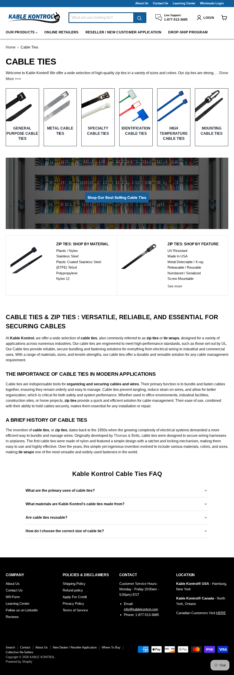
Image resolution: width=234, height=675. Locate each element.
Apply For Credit (75, 597)
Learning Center (184, 3)
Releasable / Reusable (184, 267)
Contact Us (160, 3)
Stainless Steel (67, 256)
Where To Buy (111, 647)
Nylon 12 (62, 279)
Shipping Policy (74, 584)
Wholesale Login (212, 3)
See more (175, 286)
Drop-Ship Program (188, 32)
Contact (25, 647)
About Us (141, 3)
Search (10, 647)
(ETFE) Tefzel (66, 267)
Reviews (12, 617)
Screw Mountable (181, 279)
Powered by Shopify (19, 661)
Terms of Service (75, 610)
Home (11, 47)
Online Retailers (61, 32)
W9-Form (13, 597)
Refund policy (73, 590)
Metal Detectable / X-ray (186, 262)
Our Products (21, 32)
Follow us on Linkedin (22, 610)
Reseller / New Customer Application (123, 32)
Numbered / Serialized (184, 273)
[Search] (139, 17)
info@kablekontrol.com (141, 609)
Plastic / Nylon (67, 251)
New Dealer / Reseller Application (75, 647)
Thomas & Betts (127, 435)
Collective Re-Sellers (19, 652)
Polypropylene (66, 273)
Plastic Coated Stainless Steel (78, 262)
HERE (221, 613)
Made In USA (178, 256)
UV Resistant (177, 251)
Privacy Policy (73, 603)
